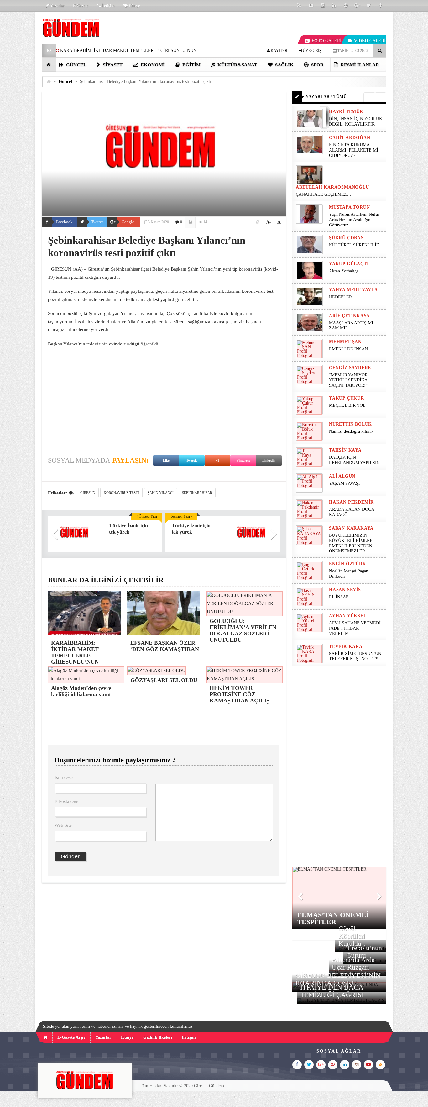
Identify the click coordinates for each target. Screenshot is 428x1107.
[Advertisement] (164, 398)
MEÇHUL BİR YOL (348, 405)
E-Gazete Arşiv (71, 1037)
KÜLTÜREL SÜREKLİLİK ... (354, 248)
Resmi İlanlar (359, 64)
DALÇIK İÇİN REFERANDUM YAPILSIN (354, 460)
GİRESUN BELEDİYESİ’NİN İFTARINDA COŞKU (338, 979)
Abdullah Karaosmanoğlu (332, 187)
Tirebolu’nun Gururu (364, 951)
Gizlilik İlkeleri (157, 1037)
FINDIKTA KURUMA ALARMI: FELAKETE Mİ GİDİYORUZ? (353, 150)
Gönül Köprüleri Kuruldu (351, 935)
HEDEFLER (340, 297)
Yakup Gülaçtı (348, 263)
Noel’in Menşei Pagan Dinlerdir (348, 574)
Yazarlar (56, 5)
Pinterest (243, 460)
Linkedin (268, 460)
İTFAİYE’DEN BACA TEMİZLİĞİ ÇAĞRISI (332, 991)
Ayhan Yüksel (348, 615)
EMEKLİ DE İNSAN (348, 349)
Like (166, 460)
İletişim (107, 5)
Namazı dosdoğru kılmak (351, 431)
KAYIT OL (279, 51)
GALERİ (326, 41)
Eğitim (191, 64)
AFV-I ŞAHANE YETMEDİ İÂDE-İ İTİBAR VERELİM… (355, 628)
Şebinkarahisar (197, 492)
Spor (317, 64)
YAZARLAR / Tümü (326, 96)
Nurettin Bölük (350, 424)
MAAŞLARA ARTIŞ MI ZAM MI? (351, 326)
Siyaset (112, 64)
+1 (217, 460)
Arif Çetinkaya (349, 315)
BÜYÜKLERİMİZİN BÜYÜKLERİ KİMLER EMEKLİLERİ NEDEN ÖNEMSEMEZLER (351, 543)
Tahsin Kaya (345, 450)
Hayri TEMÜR (346, 111)
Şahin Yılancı (161, 492)
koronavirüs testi (121, 492)
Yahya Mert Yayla (353, 289)
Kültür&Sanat (236, 64)
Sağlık (284, 64)
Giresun (87, 492)
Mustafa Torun (349, 207)
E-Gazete (80, 5)
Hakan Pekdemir (351, 502)
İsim (64, 777)
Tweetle (191, 460)
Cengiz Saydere (350, 367)
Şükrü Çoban (346, 237)
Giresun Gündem (209, 1086)
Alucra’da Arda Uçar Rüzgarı (353, 963)
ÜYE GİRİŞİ (312, 51)
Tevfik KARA (346, 646)
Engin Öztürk (347, 563)
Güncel (75, 64)
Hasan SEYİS (345, 589)
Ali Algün (342, 476)
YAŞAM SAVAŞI (344, 483)
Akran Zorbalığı (343, 271)
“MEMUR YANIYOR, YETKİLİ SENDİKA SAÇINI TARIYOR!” (349, 380)
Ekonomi (152, 64)
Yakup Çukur (346, 398)
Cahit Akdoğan (349, 137)
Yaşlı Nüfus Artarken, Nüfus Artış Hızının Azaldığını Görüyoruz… (354, 219)
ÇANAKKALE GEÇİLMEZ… (324, 194)
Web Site (63, 825)
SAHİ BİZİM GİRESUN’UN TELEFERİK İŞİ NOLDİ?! (355, 656)
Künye (134, 5)
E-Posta (67, 801)
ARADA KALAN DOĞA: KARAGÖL (352, 512)
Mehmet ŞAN (345, 341)
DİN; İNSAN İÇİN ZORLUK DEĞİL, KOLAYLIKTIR (355, 121)
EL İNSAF (338, 597)
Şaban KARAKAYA (351, 528)
